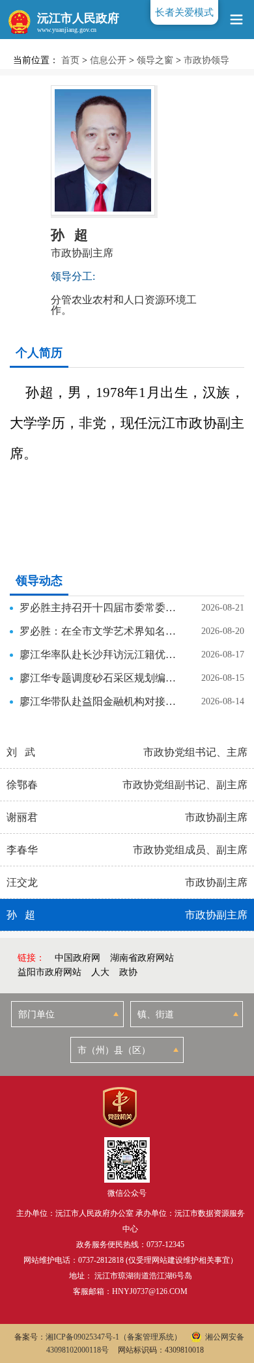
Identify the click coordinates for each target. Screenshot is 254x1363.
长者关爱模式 (184, 12)
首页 (70, 60)
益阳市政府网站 (49, 972)
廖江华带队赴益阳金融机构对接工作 (98, 701)
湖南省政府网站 (142, 958)
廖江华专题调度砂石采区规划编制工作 (98, 677)
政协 (128, 972)
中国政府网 (77, 958)
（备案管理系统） (150, 1337)
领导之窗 (155, 60)
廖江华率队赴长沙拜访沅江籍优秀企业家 (98, 654)
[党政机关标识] (119, 1107)
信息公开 (108, 60)
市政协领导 (206, 60)
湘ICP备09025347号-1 (82, 1337)
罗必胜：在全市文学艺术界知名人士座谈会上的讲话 (98, 631)
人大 (100, 972)
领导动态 (39, 580)
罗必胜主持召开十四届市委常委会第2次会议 (98, 607)
